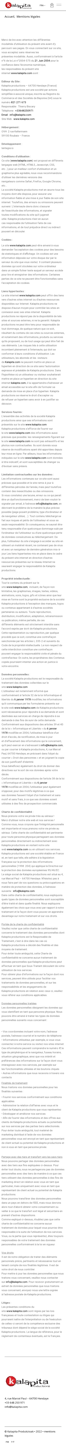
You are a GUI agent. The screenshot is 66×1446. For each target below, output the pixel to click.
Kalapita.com (12, 362)
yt (13, 1441)
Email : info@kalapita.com (16, 114)
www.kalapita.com (21, 73)
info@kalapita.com (47, 503)
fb (7, 1441)
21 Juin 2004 (42, 60)
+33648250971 (24, 110)
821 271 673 (18, 102)
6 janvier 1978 (22, 699)
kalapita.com (18, 382)
